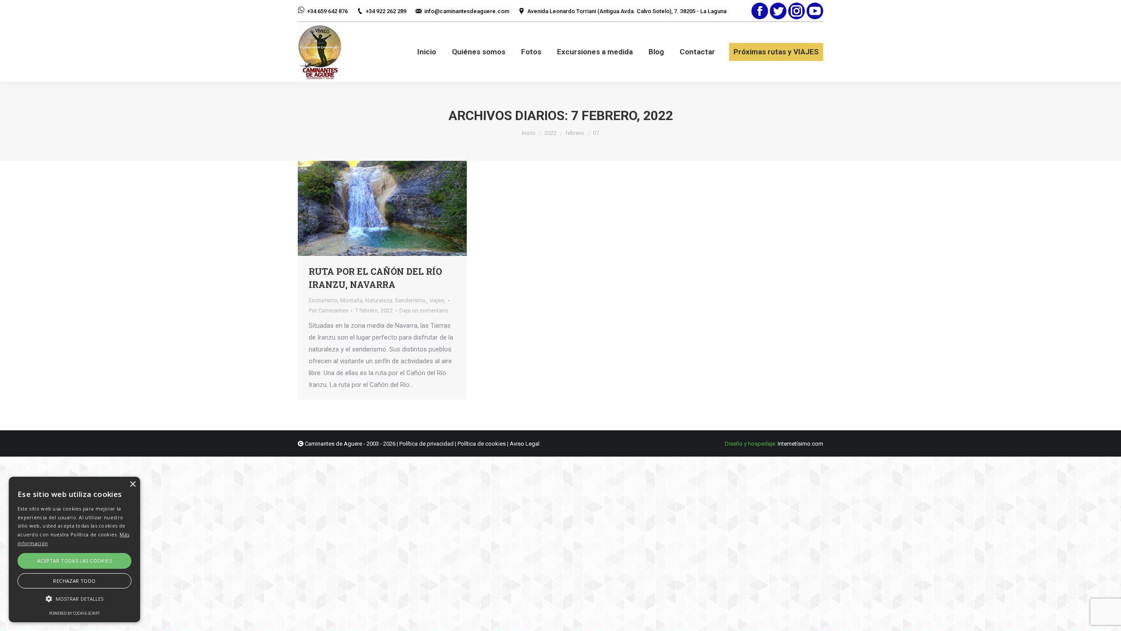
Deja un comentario (423, 310)
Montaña (351, 300)
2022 (550, 133)
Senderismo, (411, 300)
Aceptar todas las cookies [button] (74, 560)
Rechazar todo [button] (74, 581)
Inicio (529, 133)
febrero (574, 133)
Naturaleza (378, 300)
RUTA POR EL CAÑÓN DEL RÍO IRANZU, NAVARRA (375, 278)
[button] (74, 599)
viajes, (437, 300)
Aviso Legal (524, 443)
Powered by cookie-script (74, 613)
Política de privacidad (426, 443)
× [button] (132, 484)
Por (328, 310)
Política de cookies (482, 443)
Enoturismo (323, 300)
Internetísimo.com (800, 443)
